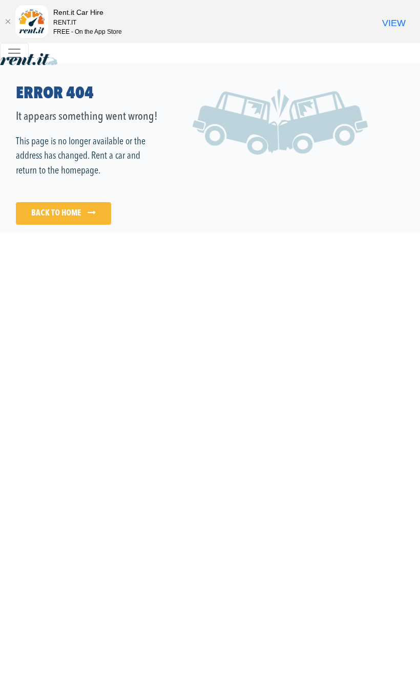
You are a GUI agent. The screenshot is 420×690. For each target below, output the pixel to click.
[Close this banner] (8, 21)
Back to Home (56, 213)
